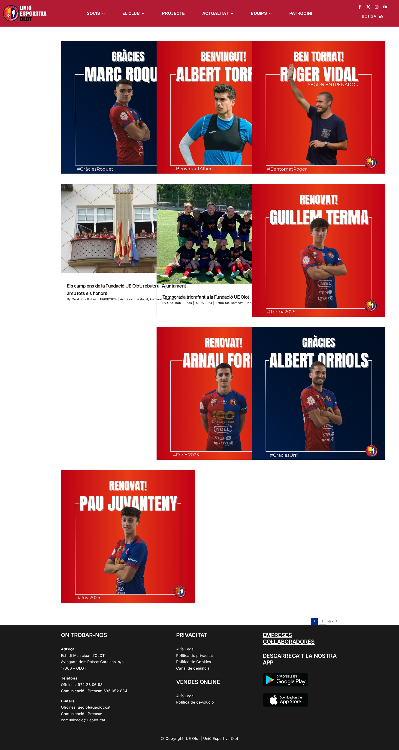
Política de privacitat (194, 655)
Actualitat (126, 299)
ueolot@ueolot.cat (94, 707)
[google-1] (285, 675)
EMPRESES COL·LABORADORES (289, 638)
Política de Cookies (193, 661)
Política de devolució (195, 702)
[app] (285, 695)
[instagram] (376, 7)
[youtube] (385, 7)
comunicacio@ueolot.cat (83, 720)
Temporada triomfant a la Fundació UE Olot (205, 297)
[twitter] (368, 7)
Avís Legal (185, 649)
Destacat (142, 299)
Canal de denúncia (192, 668)
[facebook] (360, 7)
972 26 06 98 (90, 684)
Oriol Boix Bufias (84, 299)
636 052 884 (115, 691)
